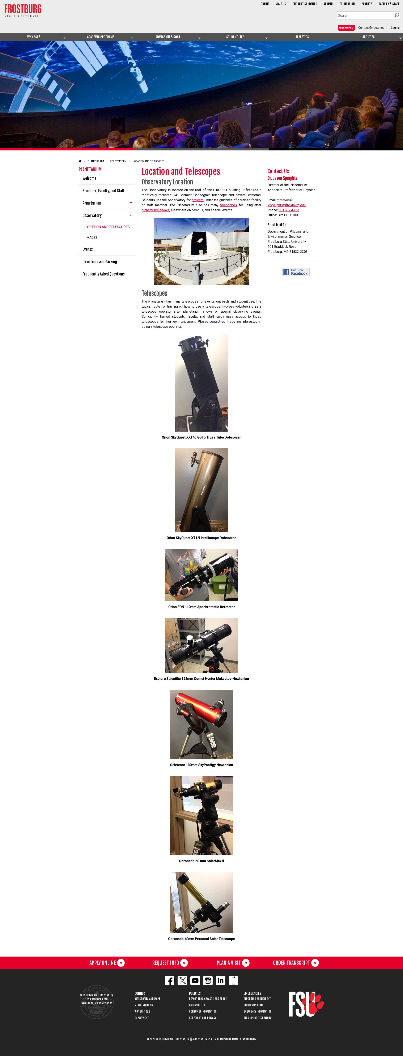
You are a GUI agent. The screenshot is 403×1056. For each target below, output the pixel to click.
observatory (118, 161)
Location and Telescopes (148, 161)
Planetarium (96, 161)
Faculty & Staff (389, 4)
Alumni (328, 4)
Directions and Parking (99, 261)
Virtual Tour (142, 1011)
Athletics (302, 37)
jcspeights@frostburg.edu (287, 205)
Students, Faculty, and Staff (103, 190)
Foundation (347, 4)
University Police (254, 1005)
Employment (142, 1017)
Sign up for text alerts (258, 1017)
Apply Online (102, 963)
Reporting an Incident (257, 998)
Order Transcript (291, 963)
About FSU (369, 37)
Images (91, 238)
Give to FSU (346, 27)
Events (87, 249)
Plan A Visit (229, 963)
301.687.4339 (289, 210)
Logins (395, 27)
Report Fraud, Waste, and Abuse (207, 998)
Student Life (235, 37)
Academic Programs (100, 37)
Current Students (305, 4)
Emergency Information (258, 1011)
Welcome (89, 178)
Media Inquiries (144, 1005)
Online (265, 4)
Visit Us (281, 4)
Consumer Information (203, 1011)
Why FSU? (33, 37)
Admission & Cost (168, 37)
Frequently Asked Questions (103, 274)
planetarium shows (155, 210)
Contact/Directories (371, 27)
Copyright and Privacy (202, 1017)
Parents (366, 4)
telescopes (228, 205)
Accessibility (197, 1005)
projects (198, 200)
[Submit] (396, 15)
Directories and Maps (147, 998)
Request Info (165, 963)
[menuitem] (346, 27)
